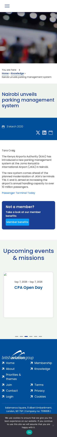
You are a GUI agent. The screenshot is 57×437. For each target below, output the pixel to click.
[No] (53, 425)
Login (9, 396)
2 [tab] (21, 336)
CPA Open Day (28, 287)
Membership (43, 363)
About (10, 369)
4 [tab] (30, 336)
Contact (12, 391)
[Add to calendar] (51, 133)
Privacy (40, 391)
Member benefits (17, 222)
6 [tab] (40, 336)
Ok (29, 432)
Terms (39, 385)
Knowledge (17, 73)
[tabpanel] (28, 295)
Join (9, 385)
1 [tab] (16, 336)
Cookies (40, 396)
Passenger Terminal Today (18, 193)
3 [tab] (26, 336)
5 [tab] (35, 336)
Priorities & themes (13, 377)
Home (5, 73)
